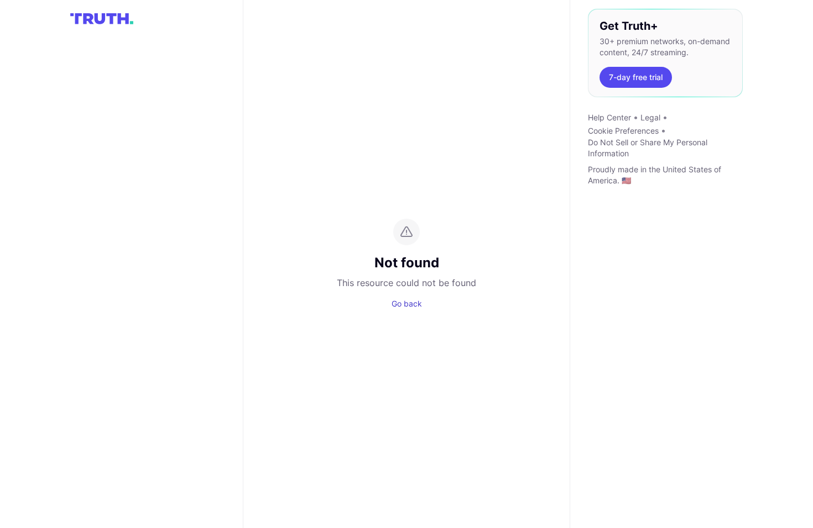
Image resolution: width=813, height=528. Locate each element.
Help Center (609, 117)
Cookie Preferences (623, 130)
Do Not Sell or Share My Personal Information (647, 148)
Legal (650, 117)
